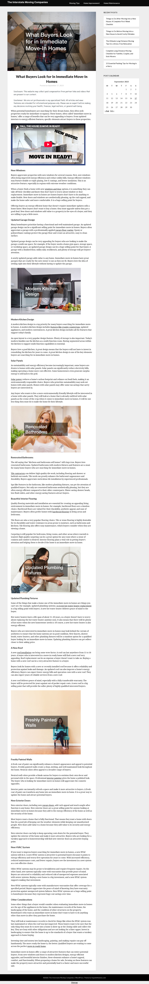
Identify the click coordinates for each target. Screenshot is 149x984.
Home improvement (92, 3)
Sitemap (74, 982)
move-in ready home (36, 946)
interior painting (54, 778)
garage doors (48, 805)
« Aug (107, 111)
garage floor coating (64, 230)
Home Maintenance (112, 3)
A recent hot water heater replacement (73, 606)
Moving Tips (74, 3)
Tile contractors (18, 473)
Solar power (16, 379)
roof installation (24, 652)
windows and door (53, 189)
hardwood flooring (60, 511)
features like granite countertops (65, 327)
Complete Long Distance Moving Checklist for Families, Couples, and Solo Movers (119, 54)
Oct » (112, 111)
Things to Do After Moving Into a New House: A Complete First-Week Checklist (121, 21)
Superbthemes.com (99, 978)
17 (136, 98)
